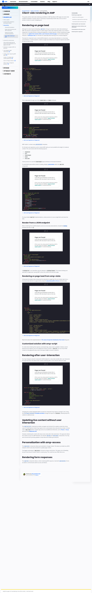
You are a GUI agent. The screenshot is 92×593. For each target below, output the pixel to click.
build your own (32, 35)
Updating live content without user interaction (79, 27)
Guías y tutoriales (35, 11)
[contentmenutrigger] (80, 13)
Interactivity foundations (9, 27)
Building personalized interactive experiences (9, 33)
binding (65, 225)
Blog (49, 1)
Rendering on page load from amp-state (79, 19)
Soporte (54, 1)
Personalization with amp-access (78, 29)
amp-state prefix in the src (53, 281)
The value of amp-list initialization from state (53, 340)
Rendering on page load (76, 14)
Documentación (23, 1)
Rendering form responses (77, 31)
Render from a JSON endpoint (77, 17)
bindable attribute (34, 413)
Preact (62, 429)
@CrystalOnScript (36, 473)
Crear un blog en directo (8, 60)
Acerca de (13, 1)
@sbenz (36, 475)
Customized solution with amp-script (79, 21)
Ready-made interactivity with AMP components (10, 30)
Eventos (42, 1)
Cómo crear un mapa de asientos (8, 63)
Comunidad (34, 1)
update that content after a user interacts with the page (42, 33)
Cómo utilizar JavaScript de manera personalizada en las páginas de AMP (9, 43)
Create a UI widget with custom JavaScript (8, 58)
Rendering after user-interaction (78, 23)
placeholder (51, 164)
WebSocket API (33, 431)
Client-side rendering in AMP (10, 36)
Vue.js (67, 429)
